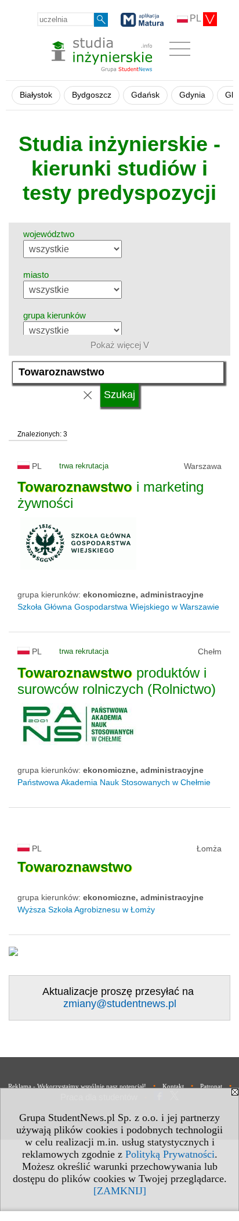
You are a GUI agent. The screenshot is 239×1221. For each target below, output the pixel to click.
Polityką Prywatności (170, 1154)
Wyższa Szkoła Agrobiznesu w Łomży (86, 909)
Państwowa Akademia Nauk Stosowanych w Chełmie (114, 782)
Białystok (36, 95)
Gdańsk (145, 95)
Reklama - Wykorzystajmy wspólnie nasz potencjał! (77, 1086)
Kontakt (173, 1086)
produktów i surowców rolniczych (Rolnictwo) (116, 681)
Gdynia (192, 95)
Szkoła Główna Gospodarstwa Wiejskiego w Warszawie (118, 606)
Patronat (211, 1086)
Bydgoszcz (91, 95)
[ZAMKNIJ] (119, 1191)
